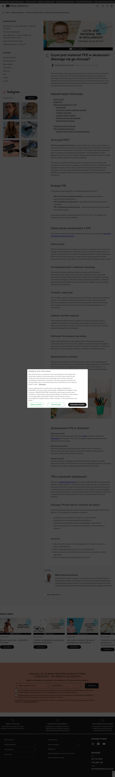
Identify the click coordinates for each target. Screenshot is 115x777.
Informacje (42, 384)
